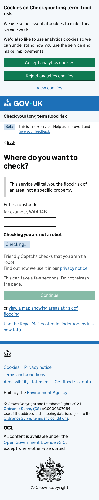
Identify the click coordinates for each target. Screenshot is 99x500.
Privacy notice (38, 367)
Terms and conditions (24, 374)
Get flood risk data (73, 381)
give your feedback (34, 131)
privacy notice (73, 268)
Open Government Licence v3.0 (35, 442)
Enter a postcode (20, 204)
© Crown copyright (49, 487)
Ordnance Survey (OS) (22, 408)
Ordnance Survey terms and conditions (36, 418)
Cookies (11, 367)
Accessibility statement (27, 381)
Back (11, 142)
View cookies (49, 87)
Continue (49, 295)
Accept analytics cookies (49, 62)
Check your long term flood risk (35, 116)
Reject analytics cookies (49, 75)
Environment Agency (47, 392)
